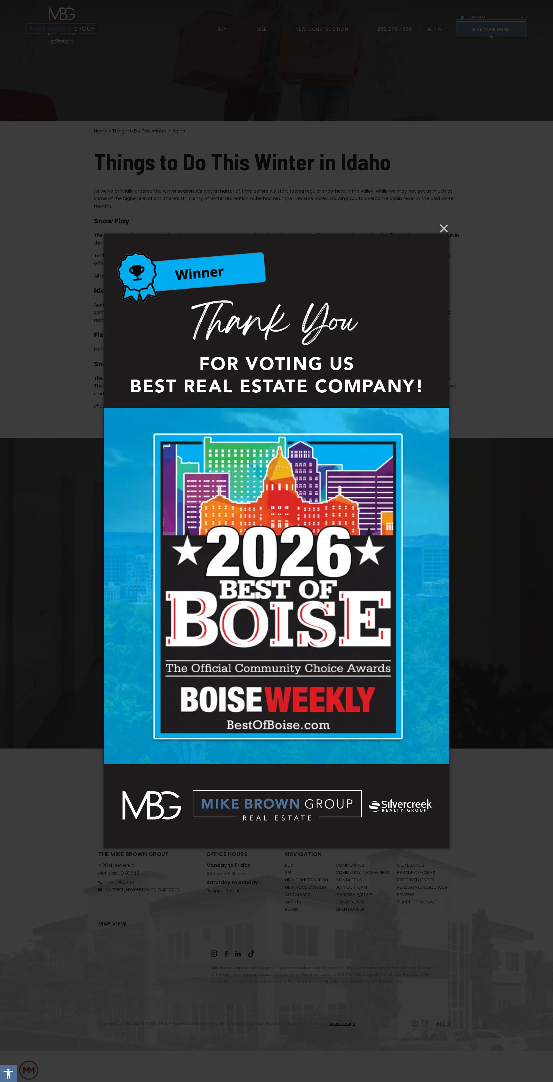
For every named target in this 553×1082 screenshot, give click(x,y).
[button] (8, 1073)
